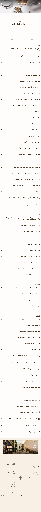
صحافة (14, 488)
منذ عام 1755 (13, 480)
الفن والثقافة (13, 482)
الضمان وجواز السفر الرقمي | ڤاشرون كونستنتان (7, 469)
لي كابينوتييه (13, 468)
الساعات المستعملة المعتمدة (7, 475)
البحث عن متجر (34, 467)
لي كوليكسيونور (13, 471)
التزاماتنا (13, 484)
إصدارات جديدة (13, 466)
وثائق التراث (7, 472)
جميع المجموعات (13, 464)
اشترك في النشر (37, 472)
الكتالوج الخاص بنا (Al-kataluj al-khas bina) (13, 491)
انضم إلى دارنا (13, 486)
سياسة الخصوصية (15, 495)
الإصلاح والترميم (8, 464)
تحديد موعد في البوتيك (34, 464)
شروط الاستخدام (21, 495)
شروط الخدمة (26, 495)
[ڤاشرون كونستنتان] (20, 3)
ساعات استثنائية (13, 474)
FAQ (39, 466)
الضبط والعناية (7, 466)
